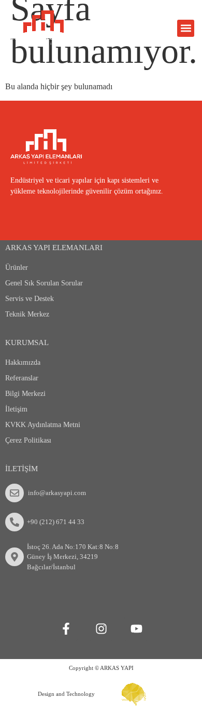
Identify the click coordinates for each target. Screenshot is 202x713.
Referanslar (21, 378)
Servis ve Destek (29, 299)
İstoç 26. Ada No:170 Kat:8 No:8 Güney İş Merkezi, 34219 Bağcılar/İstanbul (73, 557)
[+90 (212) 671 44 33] (14, 522)
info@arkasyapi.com (57, 493)
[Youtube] (136, 629)
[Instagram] (101, 629)
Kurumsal (27, 342)
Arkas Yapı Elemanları (54, 247)
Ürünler (16, 267)
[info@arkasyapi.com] (14, 493)
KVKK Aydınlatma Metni (42, 425)
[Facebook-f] (66, 629)
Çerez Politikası (28, 440)
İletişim (16, 409)
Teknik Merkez (27, 314)
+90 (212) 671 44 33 (55, 522)
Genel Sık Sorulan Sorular (44, 283)
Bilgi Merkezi (25, 393)
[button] (185, 28)
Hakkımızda (22, 362)
